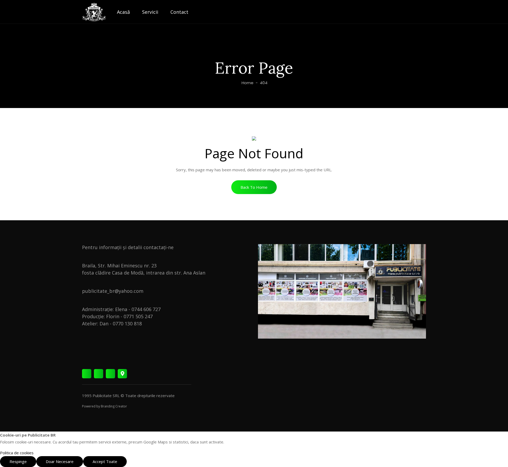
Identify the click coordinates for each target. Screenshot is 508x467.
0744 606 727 (146, 309)
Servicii (150, 12)
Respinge (18, 461)
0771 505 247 (138, 316)
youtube (110, 373)
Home (247, 83)
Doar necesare (60, 461)
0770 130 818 (127, 323)
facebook (86, 373)
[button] (254, 187)
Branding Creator (114, 406)
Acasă (123, 12)
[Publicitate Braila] (94, 12)
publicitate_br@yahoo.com (112, 291)
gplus (122, 373)
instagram (98, 373)
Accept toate (105, 461)
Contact (179, 12)
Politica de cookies (17, 452)
